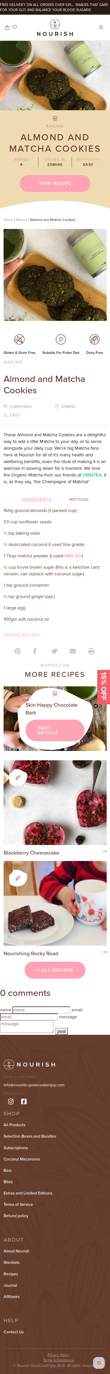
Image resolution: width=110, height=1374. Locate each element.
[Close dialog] (100, 649)
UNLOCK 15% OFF (55, 715)
